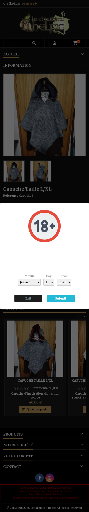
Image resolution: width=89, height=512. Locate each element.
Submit (60, 298)
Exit (28, 298)
